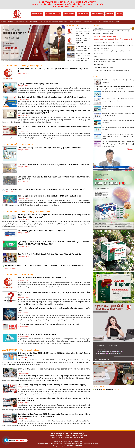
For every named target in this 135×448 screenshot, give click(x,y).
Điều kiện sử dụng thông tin (61, 441)
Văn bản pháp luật (88, 21)
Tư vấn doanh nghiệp (75, 21)
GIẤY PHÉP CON (69, 14)
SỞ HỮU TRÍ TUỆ (97, 14)
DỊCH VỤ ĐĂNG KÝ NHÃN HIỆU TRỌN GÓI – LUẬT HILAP (82, 41)
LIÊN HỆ (119, 14)
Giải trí (117, 21)
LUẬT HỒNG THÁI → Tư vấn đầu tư (17, 144)
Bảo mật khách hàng (76, 441)
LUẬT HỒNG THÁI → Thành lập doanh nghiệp (22, 66)
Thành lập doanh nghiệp (22, 21)
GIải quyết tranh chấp (108, 21)
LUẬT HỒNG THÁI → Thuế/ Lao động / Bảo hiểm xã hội (26, 212)
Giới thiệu (10, 21)
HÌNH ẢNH (109, 14)
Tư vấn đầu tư (33, 21)
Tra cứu (98, 21)
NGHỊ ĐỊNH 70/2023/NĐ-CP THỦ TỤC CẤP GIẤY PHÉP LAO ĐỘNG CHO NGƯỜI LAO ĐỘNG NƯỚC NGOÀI (118, 137)
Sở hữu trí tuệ (63, 21)
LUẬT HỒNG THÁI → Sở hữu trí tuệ (17, 275)
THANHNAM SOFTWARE (74, 446)
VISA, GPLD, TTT (83, 14)
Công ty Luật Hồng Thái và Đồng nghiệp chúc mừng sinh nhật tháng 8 (82, 48)
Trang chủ (3, 21)
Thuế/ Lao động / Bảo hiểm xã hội (49, 21)
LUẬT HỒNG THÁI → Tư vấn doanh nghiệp (20, 350)
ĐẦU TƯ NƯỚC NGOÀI (53, 14)
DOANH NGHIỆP (37, 14)
